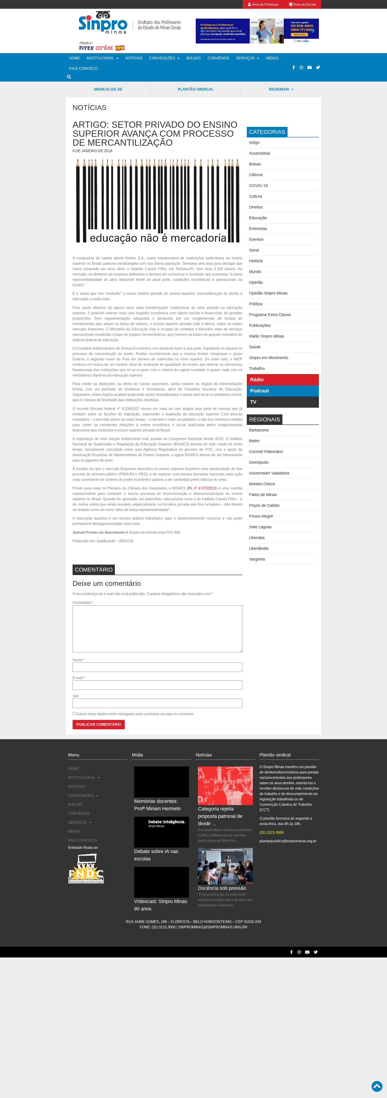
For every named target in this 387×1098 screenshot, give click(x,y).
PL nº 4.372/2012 (202, 488)
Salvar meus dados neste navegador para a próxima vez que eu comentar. (135, 714)
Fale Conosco (83, 68)
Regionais (279, 89)
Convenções (162, 58)
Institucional (100, 58)
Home (74, 58)
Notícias (133, 58)
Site (76, 696)
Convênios (218, 58)
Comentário (83, 602)
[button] (201, 31)
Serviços (245, 58)
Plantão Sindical (196, 89)
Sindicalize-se (108, 89)
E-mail (79, 678)
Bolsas (193, 58)
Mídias (272, 58)
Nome (78, 660)
